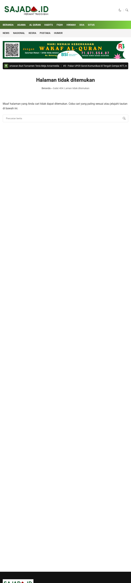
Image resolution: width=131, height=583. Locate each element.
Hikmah (71, 24)
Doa (81, 24)
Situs (91, 24)
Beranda (8, 24)
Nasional (19, 33)
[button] (120, 10)
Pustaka (45, 33)
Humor (58, 33)
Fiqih (60, 24)
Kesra (32, 33)
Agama (21, 24)
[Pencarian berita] (124, 118)
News (6, 33)
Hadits (48, 24)
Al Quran (35, 24)
